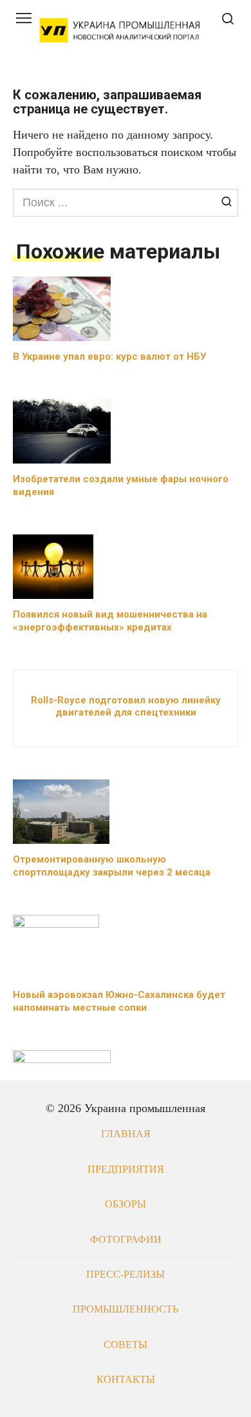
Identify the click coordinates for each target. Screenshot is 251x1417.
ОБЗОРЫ (125, 1204)
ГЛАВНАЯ (126, 1134)
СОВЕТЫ (125, 1345)
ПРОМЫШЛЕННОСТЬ (125, 1309)
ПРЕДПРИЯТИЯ (126, 1169)
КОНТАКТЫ (126, 1379)
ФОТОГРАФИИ (126, 1240)
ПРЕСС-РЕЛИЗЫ (125, 1274)
